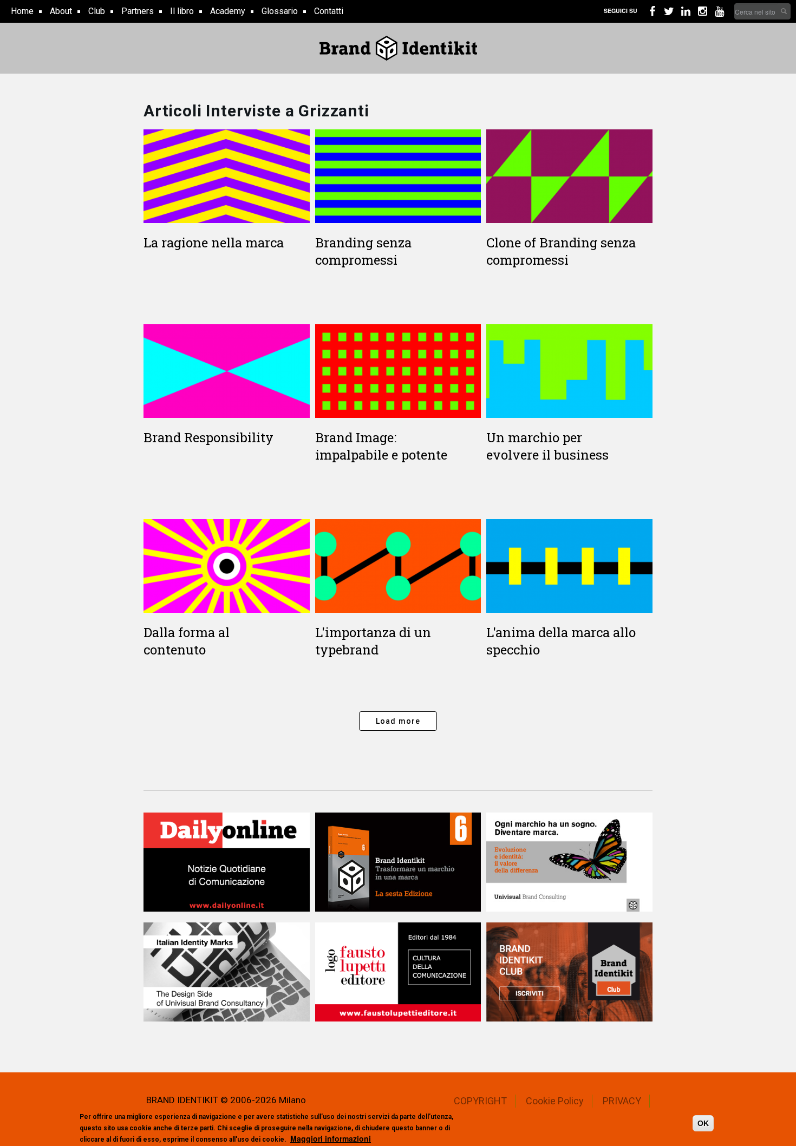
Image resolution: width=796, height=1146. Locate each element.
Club (96, 11)
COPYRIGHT (480, 1100)
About (61, 11)
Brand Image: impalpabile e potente (381, 446)
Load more (398, 721)
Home (22, 11)
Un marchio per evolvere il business (547, 446)
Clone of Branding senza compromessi (561, 251)
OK (703, 1123)
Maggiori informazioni (330, 1137)
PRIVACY (622, 1100)
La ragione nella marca (213, 242)
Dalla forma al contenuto (186, 641)
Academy (227, 11)
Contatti (328, 11)
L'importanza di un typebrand (373, 641)
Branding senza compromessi (363, 251)
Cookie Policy (555, 1100)
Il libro (182, 11)
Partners (137, 11)
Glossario (280, 11)
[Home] (398, 48)
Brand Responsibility (208, 437)
